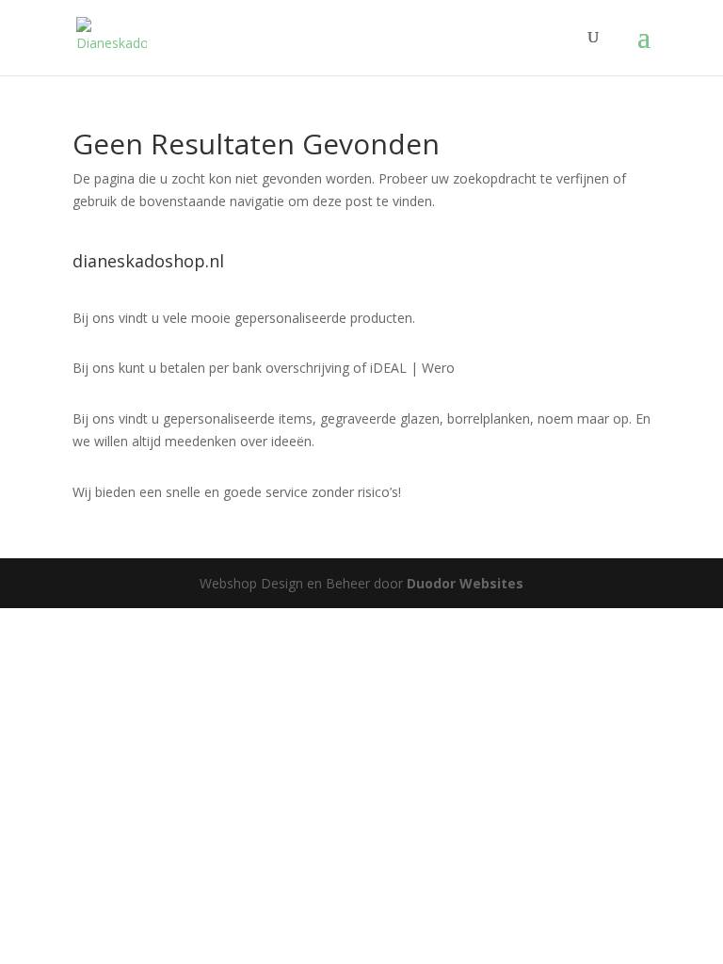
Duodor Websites (465, 583)
